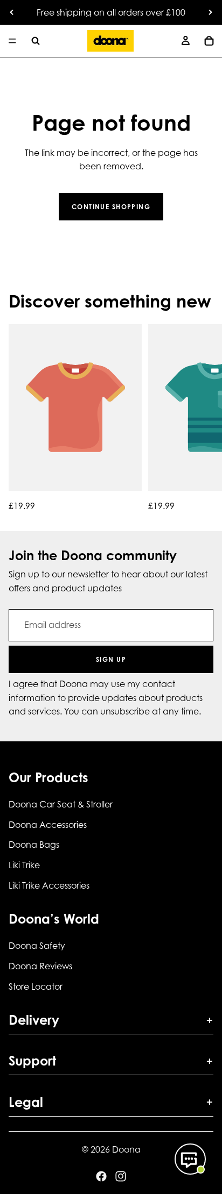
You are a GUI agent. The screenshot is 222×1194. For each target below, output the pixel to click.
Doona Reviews (40, 966)
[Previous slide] (12, 12)
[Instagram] (120, 1176)
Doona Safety (37, 945)
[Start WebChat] (190, 1159)
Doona (126, 1149)
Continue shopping (111, 207)
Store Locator (36, 986)
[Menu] (12, 40)
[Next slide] (210, 12)
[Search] (35, 41)
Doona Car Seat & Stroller (61, 804)
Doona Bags (34, 844)
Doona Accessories (48, 824)
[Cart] (209, 41)
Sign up (111, 659)
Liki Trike (24, 865)
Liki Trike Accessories (49, 885)
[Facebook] (101, 1176)
